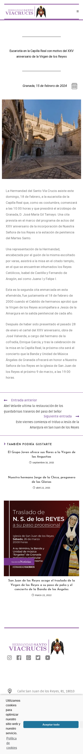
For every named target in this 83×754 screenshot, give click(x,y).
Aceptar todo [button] (51, 724)
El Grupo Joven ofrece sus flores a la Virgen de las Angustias (41, 454)
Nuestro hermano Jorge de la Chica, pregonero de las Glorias (41, 479)
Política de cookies (11, 743)
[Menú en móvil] (78, 11)
